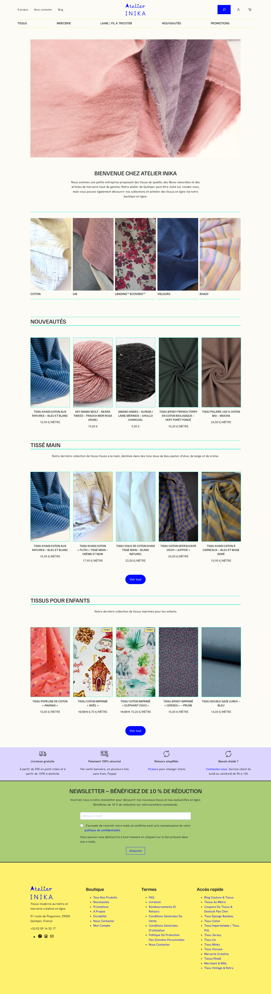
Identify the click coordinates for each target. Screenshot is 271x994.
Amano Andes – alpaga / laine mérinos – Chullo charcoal (135, 416)
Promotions (220, 23)
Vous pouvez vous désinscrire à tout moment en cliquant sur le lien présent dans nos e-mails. (134, 839)
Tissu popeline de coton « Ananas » (49, 703)
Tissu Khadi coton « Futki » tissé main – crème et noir (92, 550)
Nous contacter (43, 9)
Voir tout (135, 579)
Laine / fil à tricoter (116, 23)
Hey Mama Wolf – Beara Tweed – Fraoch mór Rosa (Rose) (93, 416)
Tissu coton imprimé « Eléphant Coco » (135, 703)
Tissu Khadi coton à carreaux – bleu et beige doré (221, 550)
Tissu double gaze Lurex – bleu (221, 703)
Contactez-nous (216, 769)
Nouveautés (171, 23)
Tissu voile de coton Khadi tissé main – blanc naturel (135, 550)
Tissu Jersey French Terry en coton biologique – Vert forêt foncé (178, 416)
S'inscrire (135, 851)
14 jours (152, 769)
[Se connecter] (238, 9)
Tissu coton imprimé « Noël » (93, 703)
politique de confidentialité (102, 830)
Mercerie (64, 23)
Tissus (22, 23)
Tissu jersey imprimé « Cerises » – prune (178, 703)
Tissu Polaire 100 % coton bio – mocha (221, 413)
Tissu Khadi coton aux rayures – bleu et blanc (50, 413)
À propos (23, 9)
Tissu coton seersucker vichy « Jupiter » (178, 548)
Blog (60, 9)
